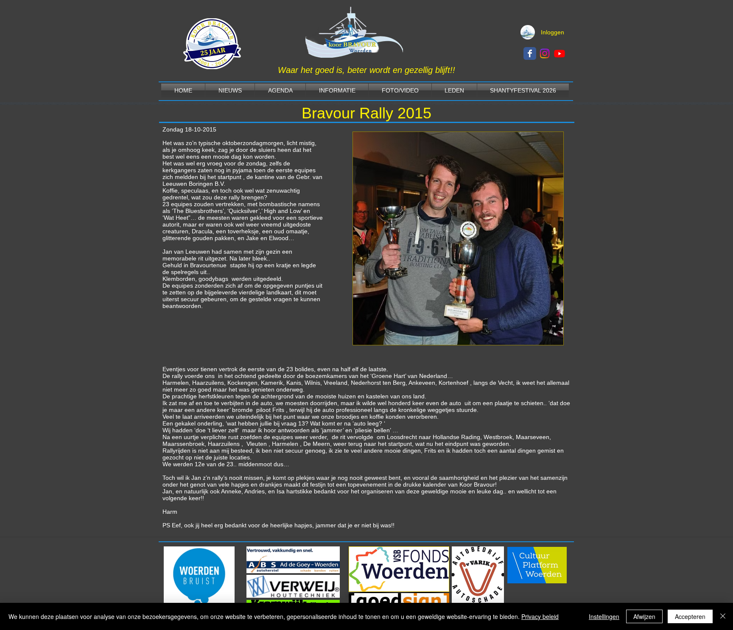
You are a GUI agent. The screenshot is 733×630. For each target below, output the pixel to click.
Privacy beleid (540, 616)
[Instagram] (544, 53)
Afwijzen (644, 616)
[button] (458, 239)
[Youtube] (559, 53)
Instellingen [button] (604, 616)
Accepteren (690, 616)
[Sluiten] (723, 616)
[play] (542, 337)
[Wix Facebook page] (529, 53)
